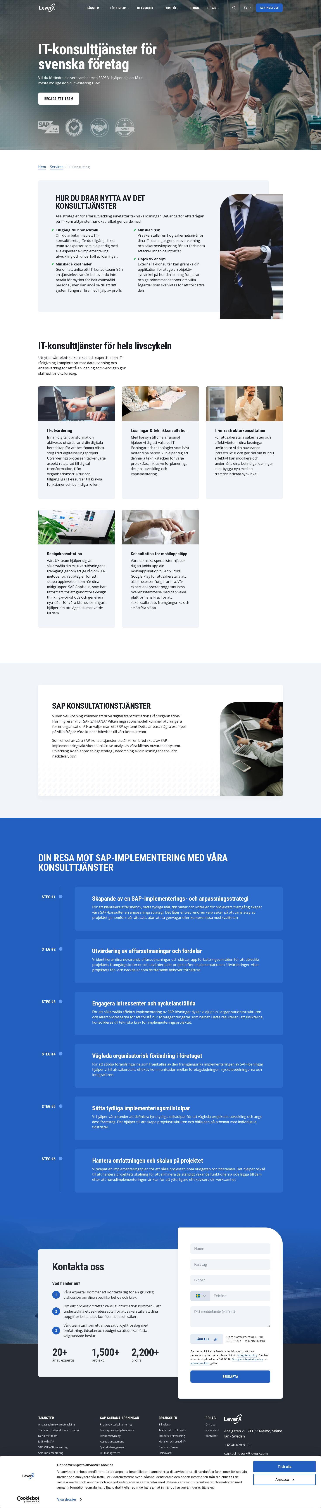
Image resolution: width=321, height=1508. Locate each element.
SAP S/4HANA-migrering (52, 1447)
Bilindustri (165, 1424)
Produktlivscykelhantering (116, 1424)
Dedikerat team (47, 1436)
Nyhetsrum (212, 1430)
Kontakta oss (269, 7)
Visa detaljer (66, 1499)
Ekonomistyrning (110, 1436)
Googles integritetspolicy (247, 1359)
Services (56, 166)
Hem (42, 166)
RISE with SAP (46, 1441)
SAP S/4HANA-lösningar (119, 1418)
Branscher (145, 8)
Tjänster (92, 8)
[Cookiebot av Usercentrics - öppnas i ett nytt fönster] (28, 1499)
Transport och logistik (172, 1430)
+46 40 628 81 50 (238, 1445)
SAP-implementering (50, 1453)
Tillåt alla (284, 1466)
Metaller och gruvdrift (172, 1441)
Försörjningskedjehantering (117, 1430)
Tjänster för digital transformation (59, 1430)
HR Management (110, 1453)
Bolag (211, 8)
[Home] (47, 7)
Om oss (210, 1424)
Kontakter (211, 1436)
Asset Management (112, 1441)
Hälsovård (165, 1453)
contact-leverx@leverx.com (246, 1453)
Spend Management (112, 1447)
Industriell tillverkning (172, 1436)
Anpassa (282, 1479)
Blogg (194, 8)
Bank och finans (168, 1447)
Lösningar (118, 8)
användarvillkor (200, 1363)
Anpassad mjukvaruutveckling (56, 1424)
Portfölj (171, 8)
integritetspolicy (247, 1355)
